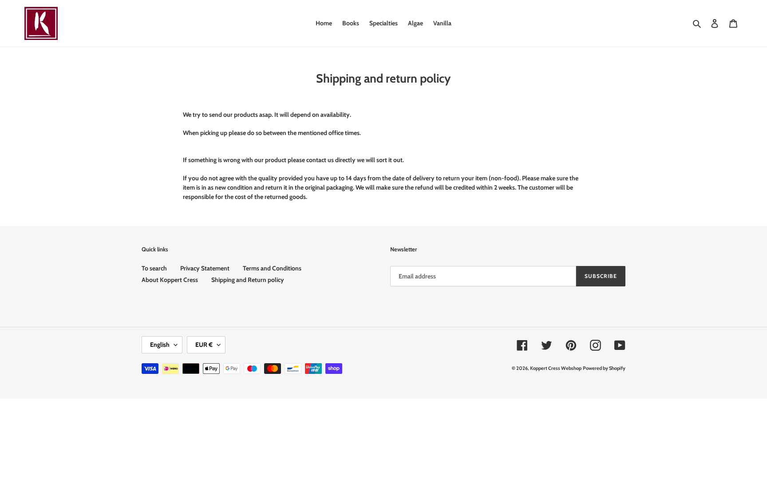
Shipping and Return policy (247, 280)
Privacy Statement (204, 268)
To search (154, 268)
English (160, 345)
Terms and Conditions (272, 268)
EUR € (204, 345)
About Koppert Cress (170, 280)
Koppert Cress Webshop (555, 368)
